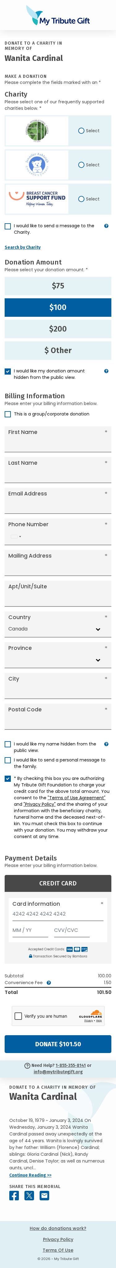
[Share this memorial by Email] (44, 1195)
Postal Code (25, 709)
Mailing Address (30, 555)
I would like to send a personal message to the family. (59, 763)
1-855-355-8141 (71, 1065)
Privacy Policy (58, 1239)
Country (19, 617)
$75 (58, 286)
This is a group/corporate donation (51, 414)
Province (20, 648)
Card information (36, 904)
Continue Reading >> (30, 1175)
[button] (106, 231)
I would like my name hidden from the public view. (55, 747)
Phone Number (28, 524)
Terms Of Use (58, 1250)
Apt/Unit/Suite (27, 586)
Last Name (22, 463)
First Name (22, 432)
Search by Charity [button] (23, 247)
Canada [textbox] (18, 628)
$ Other (58, 350)
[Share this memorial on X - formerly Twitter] (29, 1195)
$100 (58, 307)
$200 (58, 329)
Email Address (27, 493)
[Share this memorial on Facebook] (14, 1195)
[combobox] (16, 537)
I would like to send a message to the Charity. (54, 229)
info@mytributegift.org (58, 1072)
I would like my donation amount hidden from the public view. (49, 374)
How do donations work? (58, 1228)
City (13, 678)
